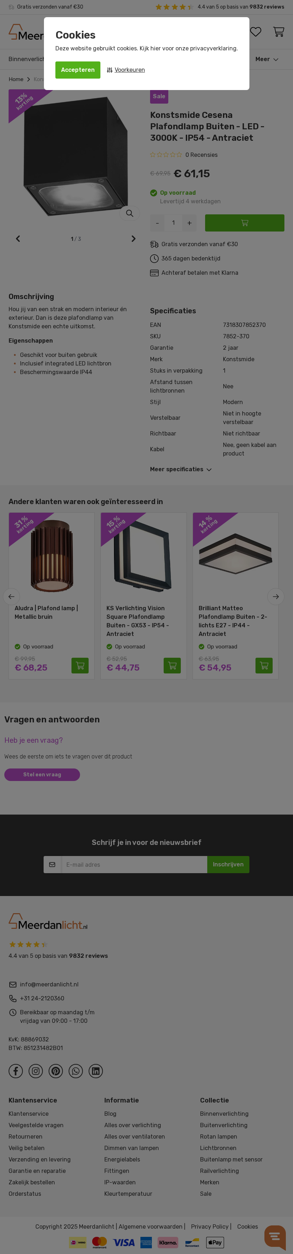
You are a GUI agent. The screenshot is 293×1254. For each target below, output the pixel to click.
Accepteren (78, 69)
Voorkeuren (130, 69)
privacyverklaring (213, 48)
